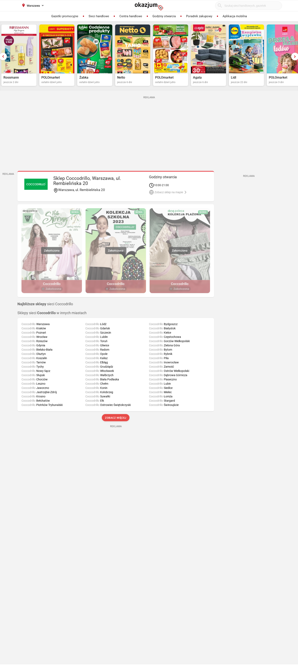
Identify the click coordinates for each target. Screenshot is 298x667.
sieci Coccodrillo (45, 304)
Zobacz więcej (115, 417)
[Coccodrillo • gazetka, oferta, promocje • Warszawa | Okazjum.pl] (36, 184)
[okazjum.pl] (149, 6)
